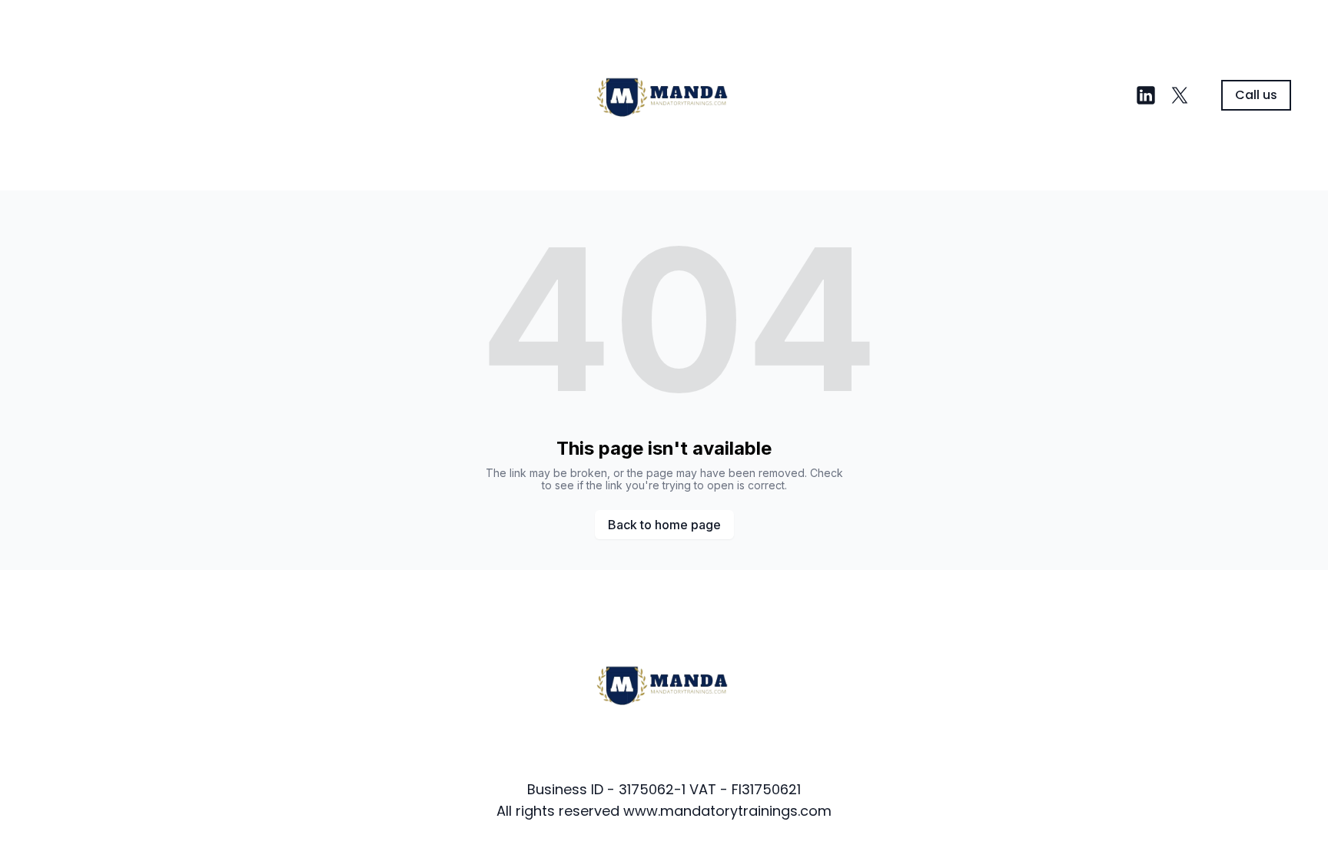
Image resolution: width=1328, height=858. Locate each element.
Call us (1256, 95)
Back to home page (664, 524)
